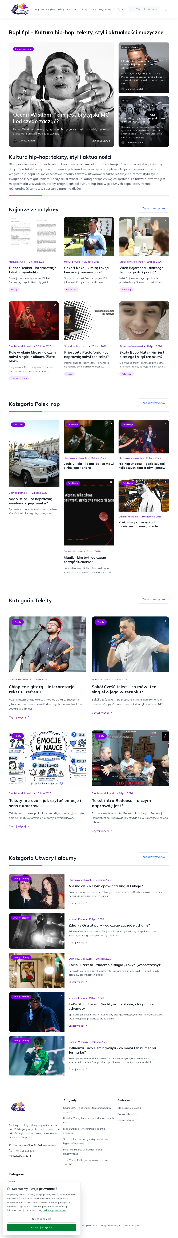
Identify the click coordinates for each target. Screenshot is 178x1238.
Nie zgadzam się (41, 1218)
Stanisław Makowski (131, 261)
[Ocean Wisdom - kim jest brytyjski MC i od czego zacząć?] (61, 94)
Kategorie (16, 1174)
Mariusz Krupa (17, 261)
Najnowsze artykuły (45, 9)
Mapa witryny (132, 1225)
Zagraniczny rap (107, 9)
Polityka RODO (89, 1225)
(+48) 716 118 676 (23, 1150)
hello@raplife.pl (22, 1156)
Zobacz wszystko (153, 208)
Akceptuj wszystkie (41, 1227)
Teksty (61, 9)
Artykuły (70, 1100)
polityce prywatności (54, 1210)
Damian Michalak (18, 492)
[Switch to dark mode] (166, 9)
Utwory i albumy (88, 9)
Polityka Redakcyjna (111, 1225)
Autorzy (124, 1100)
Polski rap (72, 9)
